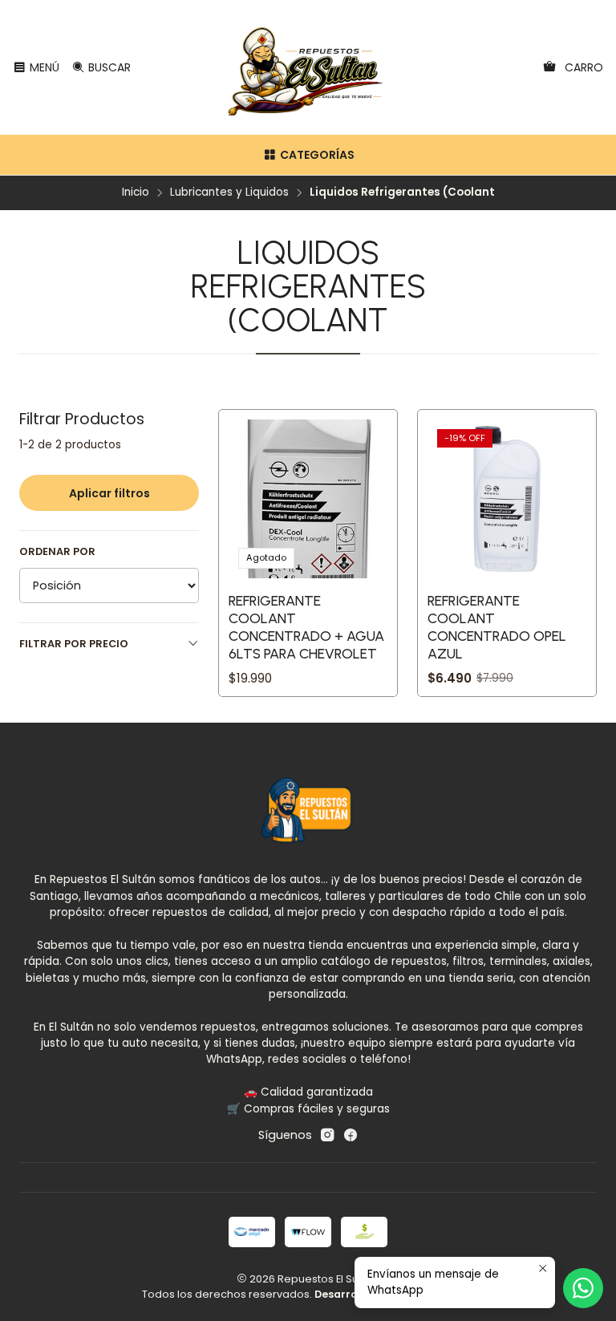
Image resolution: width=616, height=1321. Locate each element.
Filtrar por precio (73, 643)
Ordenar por (57, 551)
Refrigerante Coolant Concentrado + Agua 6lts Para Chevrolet (306, 627)
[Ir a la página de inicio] (308, 67)
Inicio (135, 192)
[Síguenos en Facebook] (350, 1135)
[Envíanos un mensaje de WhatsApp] (583, 1288)
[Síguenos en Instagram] (327, 1135)
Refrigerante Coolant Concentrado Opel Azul (497, 627)
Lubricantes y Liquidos (229, 192)
